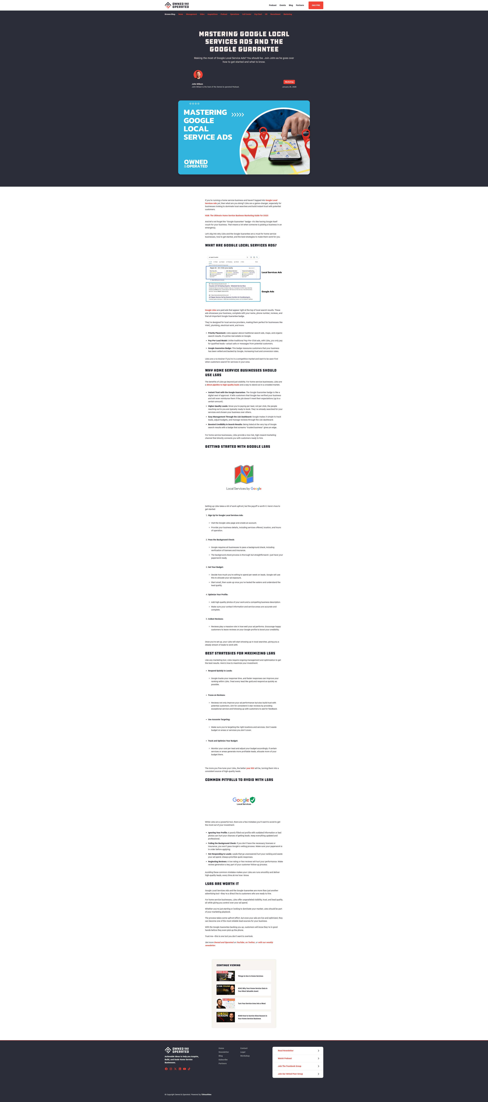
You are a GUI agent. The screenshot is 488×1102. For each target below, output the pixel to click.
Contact (244, 1048)
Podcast (273, 5)
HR (266, 14)
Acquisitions (213, 14)
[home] (177, 5)
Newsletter (224, 1052)
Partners (300, 5)
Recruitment (275, 14)
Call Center (246, 14)
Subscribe (223, 1059)
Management (191, 14)
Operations (234, 14)
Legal (242, 1052)
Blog (291, 5)
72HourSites (206, 1094)
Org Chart (258, 14)
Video (202, 14)
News (180, 14)
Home (221, 1048)
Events (283, 5)
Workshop (245, 1056)
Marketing (288, 14)
